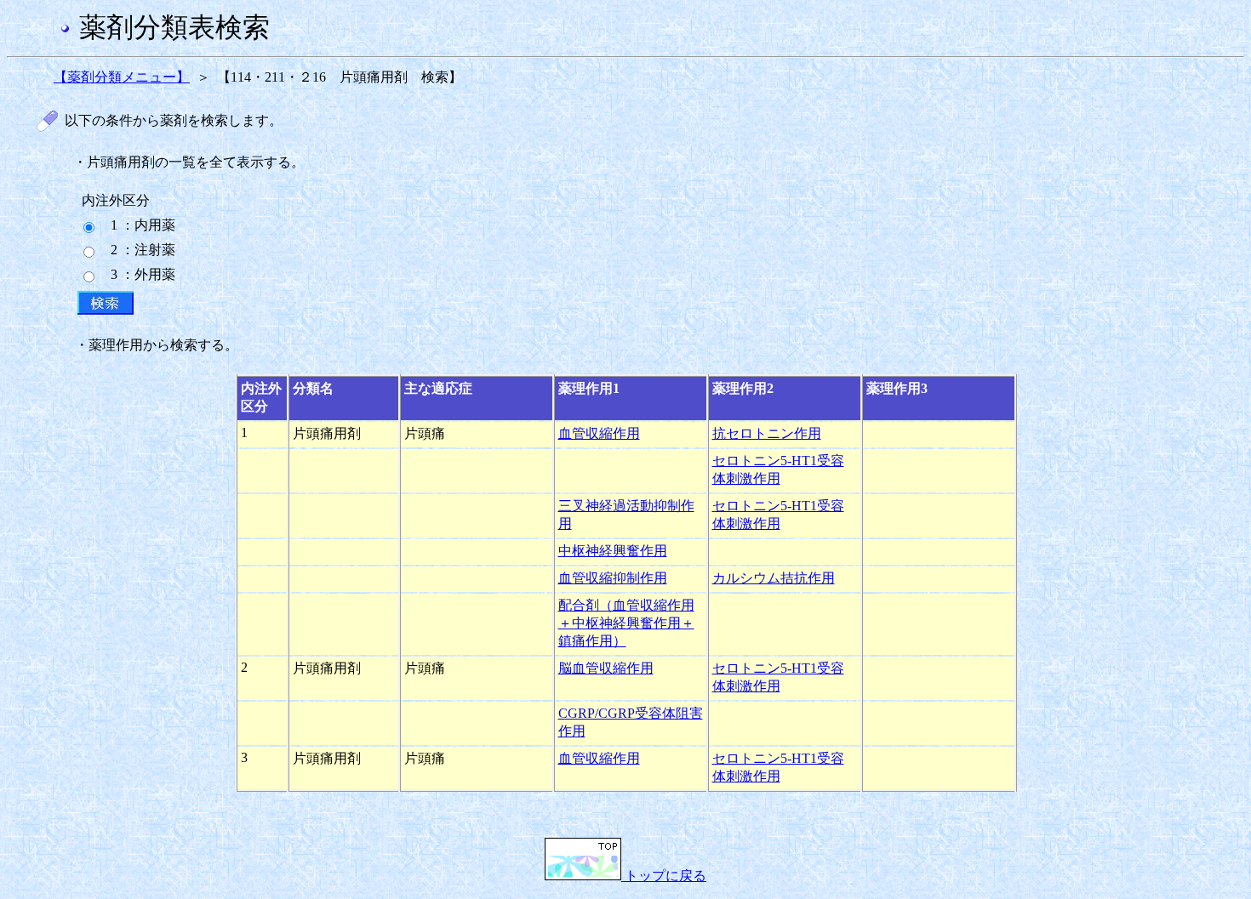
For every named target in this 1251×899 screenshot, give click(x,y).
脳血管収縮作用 (606, 668)
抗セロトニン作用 (766, 433)
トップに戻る (663, 875)
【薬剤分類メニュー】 (122, 77)
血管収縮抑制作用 (612, 578)
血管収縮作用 (599, 433)
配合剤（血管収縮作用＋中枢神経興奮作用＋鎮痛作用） (626, 623)
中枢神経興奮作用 (612, 550)
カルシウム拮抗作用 (773, 578)
